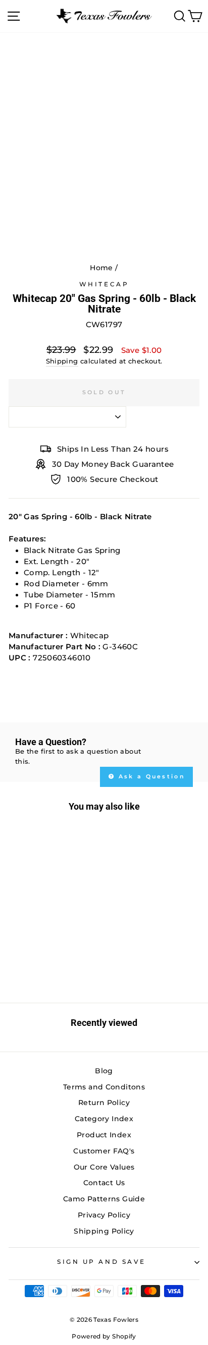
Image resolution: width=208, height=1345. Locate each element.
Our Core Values (104, 1167)
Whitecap (104, 284)
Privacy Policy (104, 1215)
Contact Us (104, 1183)
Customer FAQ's (103, 1151)
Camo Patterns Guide (104, 1199)
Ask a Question (151, 776)
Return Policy (104, 1102)
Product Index (104, 1135)
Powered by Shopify (104, 1336)
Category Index (104, 1119)
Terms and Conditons (104, 1087)
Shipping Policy (104, 1231)
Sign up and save (101, 1261)
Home (101, 268)
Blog (104, 1071)
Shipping (62, 361)
